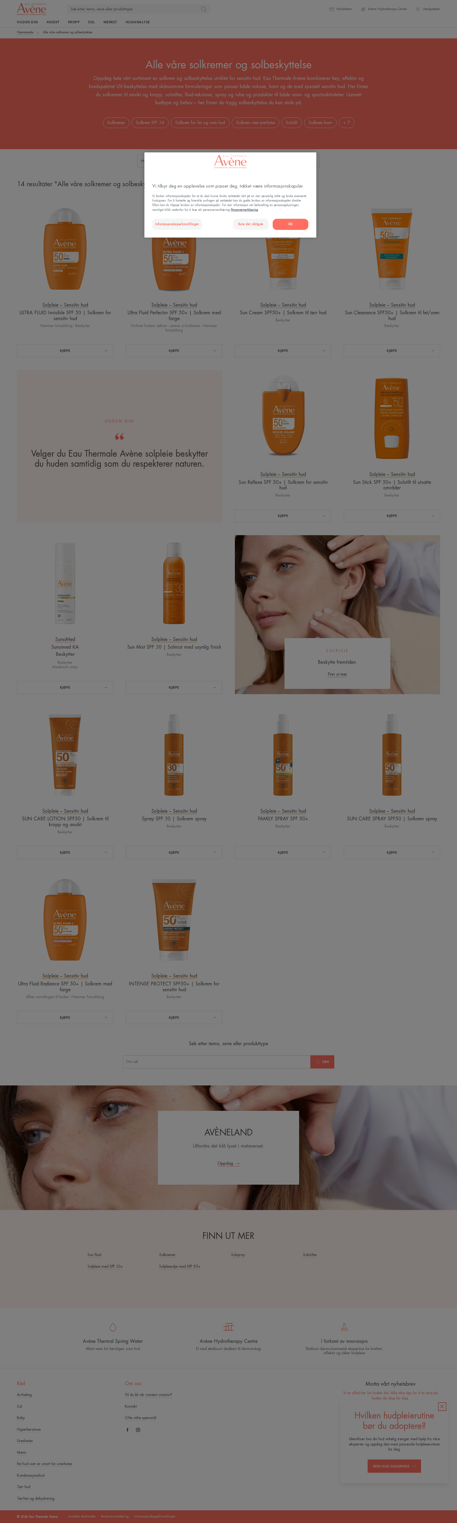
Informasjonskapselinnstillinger (177, 224)
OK (290, 224)
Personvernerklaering (244, 209)
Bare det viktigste (250, 224)
